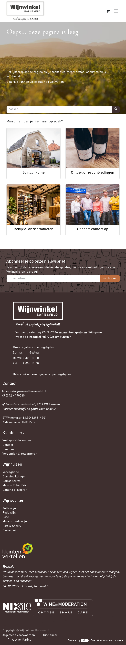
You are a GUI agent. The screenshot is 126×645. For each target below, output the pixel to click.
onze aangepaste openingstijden (49, 374)
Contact (7, 445)
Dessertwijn (10, 530)
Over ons (8, 449)
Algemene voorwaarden (18, 635)
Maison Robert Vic (14, 485)
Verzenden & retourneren (19, 453)
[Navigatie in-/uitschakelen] (116, 11)
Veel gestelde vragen (16, 440)
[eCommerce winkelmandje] (108, 11)
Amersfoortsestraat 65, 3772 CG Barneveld (34, 404)
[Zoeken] (116, 109)
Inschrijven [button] (110, 278)
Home (40, 173)
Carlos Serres (11, 481)
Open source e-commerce (110, 640)
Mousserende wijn (14, 521)
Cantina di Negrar (14, 490)
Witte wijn (9, 508)
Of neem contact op (92, 229)
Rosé (5, 517)
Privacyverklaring (20, 639)
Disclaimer (50, 635)
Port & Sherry (11, 526)
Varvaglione (10, 472)
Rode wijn (9, 512)
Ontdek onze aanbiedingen (92, 173)
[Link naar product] (33, 148)
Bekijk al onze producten (33, 229)
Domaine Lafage (13, 476)
